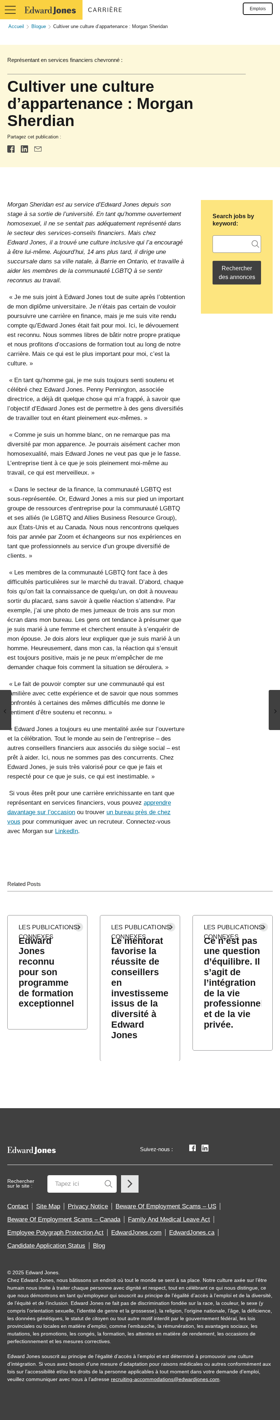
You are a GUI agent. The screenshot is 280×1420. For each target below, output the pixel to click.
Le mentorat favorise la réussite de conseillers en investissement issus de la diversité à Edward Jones (140, 987)
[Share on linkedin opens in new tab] (24, 149)
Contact (17, 1206)
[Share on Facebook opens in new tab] (11, 149)
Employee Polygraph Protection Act (55, 1232)
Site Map (48, 1206)
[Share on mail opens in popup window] (38, 149)
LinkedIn (66, 831)
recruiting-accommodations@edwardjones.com (165, 1379)
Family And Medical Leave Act (169, 1219)
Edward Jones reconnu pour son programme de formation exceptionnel (46, 972)
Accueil (16, 26)
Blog (99, 1245)
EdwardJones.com (136, 1232)
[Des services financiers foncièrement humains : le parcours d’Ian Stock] (5, 710)
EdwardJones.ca (191, 1232)
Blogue (38, 26)
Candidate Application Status (46, 1245)
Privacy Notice (88, 1206)
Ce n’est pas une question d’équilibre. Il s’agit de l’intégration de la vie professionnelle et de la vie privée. (232, 982)
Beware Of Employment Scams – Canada (63, 1219)
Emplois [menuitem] (258, 8)
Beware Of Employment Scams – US (166, 1206)
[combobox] (237, 244)
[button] (9, 9)
